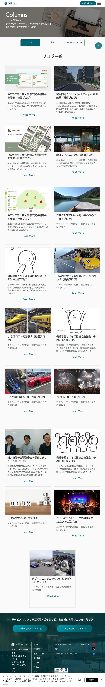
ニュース (37, 662)
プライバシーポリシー (62, 645)
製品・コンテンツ (40, 653)
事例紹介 (37, 649)
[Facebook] (93, 653)
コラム (36, 667)
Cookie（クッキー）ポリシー (65, 654)
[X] (93, 648)
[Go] (98, 45)
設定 (80, 679)
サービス (37, 644)
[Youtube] (93, 643)
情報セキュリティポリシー (64, 649)
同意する (92, 679)
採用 (35, 671)
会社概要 (37, 658)
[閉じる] (101, 680)
